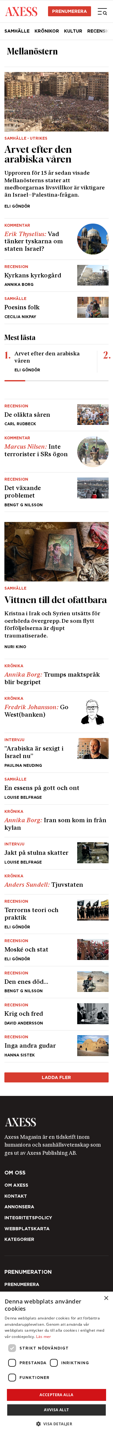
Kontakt (15, 1196)
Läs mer (43, 1336)
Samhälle (17, 31)
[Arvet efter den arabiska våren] (56, 140)
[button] (57, 1424)
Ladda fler (56, 1077)
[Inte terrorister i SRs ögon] (56, 451)
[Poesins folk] (56, 307)
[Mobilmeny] (102, 11)
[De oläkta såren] (56, 415)
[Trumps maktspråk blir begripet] (56, 675)
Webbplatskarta (27, 1228)
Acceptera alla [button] (56, 1394)
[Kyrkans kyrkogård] (56, 276)
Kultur (73, 31)
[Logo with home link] (56, 1122)
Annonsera (19, 1206)
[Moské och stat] (56, 950)
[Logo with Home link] (21, 11)
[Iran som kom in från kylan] (56, 821)
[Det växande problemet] (56, 492)
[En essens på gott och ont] (56, 788)
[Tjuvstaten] (56, 882)
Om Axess (16, 1185)
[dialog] (56, 1363)
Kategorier (19, 1239)
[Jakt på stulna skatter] (56, 853)
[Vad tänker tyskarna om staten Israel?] (56, 239)
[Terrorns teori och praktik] (56, 914)
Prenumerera (69, 11)
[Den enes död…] (56, 982)
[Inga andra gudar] (56, 1046)
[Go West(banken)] (56, 712)
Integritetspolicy (28, 1217)
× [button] (106, 1298)
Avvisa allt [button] (56, 1409)
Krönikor (47, 31)
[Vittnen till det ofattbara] (56, 585)
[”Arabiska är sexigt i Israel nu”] (56, 752)
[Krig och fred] (56, 1014)
